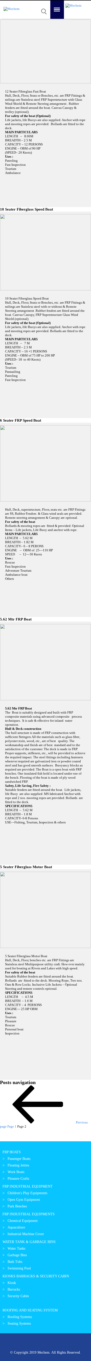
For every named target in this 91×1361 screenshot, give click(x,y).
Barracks (14, 1289)
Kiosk (12, 1283)
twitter (24, 1343)
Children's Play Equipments (27, 1193)
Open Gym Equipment (24, 1200)
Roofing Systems (20, 1317)
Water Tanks (16, 1248)
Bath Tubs (15, 1262)
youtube (56, 1343)
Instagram (67, 1343)
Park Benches (17, 1206)
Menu (54, 2)
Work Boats (16, 1172)
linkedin (35, 1343)
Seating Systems (19, 1323)
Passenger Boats (19, 1159)
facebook (45, 1343)
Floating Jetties (18, 1165)
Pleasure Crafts (18, 1178)
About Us (11, 32)
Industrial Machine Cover (26, 1234)
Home (8, 22)
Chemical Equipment (23, 1221)
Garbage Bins (17, 1255)
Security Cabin (18, 1296)
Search (43, 4)
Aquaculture (16, 1227)
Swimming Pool (19, 1268)
